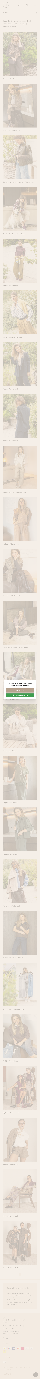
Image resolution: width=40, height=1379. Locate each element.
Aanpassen (20, 690)
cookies (25, 683)
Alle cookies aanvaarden (20, 695)
